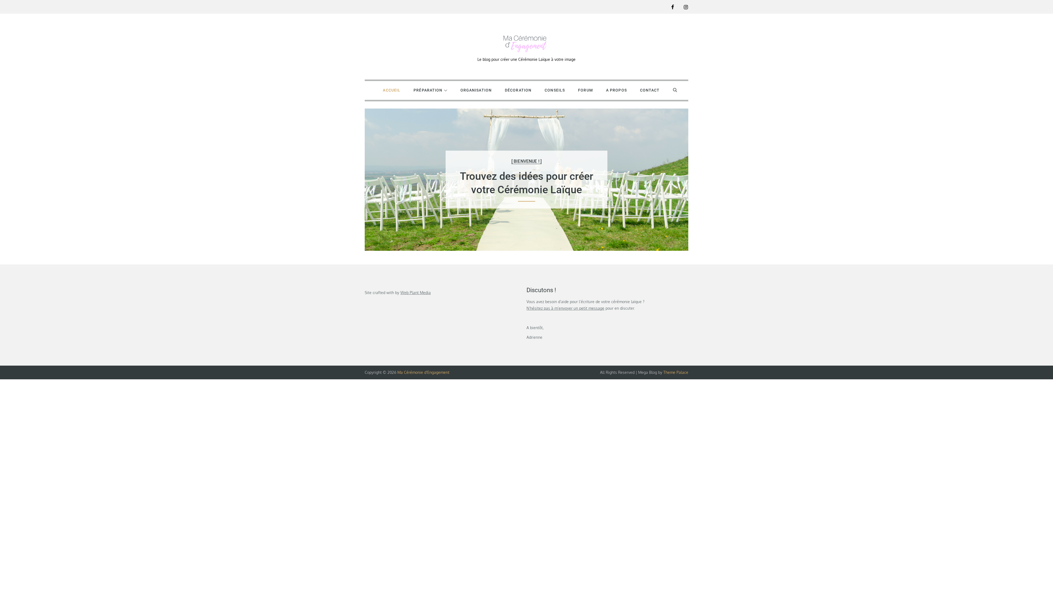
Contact (650, 90)
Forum (585, 90)
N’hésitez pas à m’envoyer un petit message (565, 308)
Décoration (518, 90)
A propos (616, 90)
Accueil (391, 90)
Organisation (476, 90)
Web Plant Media (415, 292)
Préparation (428, 90)
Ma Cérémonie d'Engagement (423, 372)
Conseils (555, 90)
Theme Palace (675, 372)
